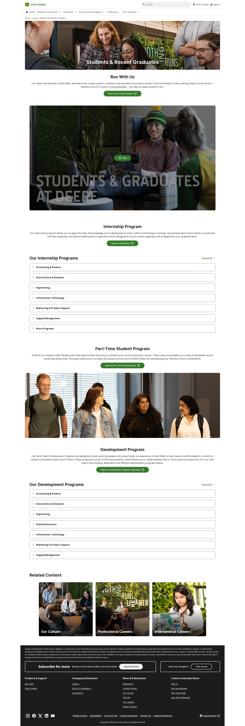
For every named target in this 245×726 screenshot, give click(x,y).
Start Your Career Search (120, 93)
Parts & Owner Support (90, 12)
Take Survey (201, 666)
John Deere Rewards (180, 697)
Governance (77, 693)
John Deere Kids (178, 693)
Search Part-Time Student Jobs (120, 365)
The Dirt (126, 697)
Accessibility (96, 715)
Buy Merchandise (179, 688)
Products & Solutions (47, 12)
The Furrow (128, 693)
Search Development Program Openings (120, 469)
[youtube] (53, 716)
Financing (112, 12)
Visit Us (174, 684)
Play (124, 158)
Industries (68, 12)
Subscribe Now (131, 666)
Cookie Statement (129, 715)
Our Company (129, 12)
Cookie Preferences (162, 715)
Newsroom (128, 684)
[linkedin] (46, 716)
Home (32, 12)
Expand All (207, 258)
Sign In (216, 4)
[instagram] (28, 716)
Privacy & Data (80, 715)
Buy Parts (29, 684)
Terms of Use (110, 715)
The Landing (128, 702)
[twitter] (40, 716)
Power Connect (130, 706)
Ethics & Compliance (81, 688)
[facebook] (34, 716)
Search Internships (120, 243)
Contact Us (145, 715)
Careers (35, 18)
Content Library (130, 688)
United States (210, 715)
